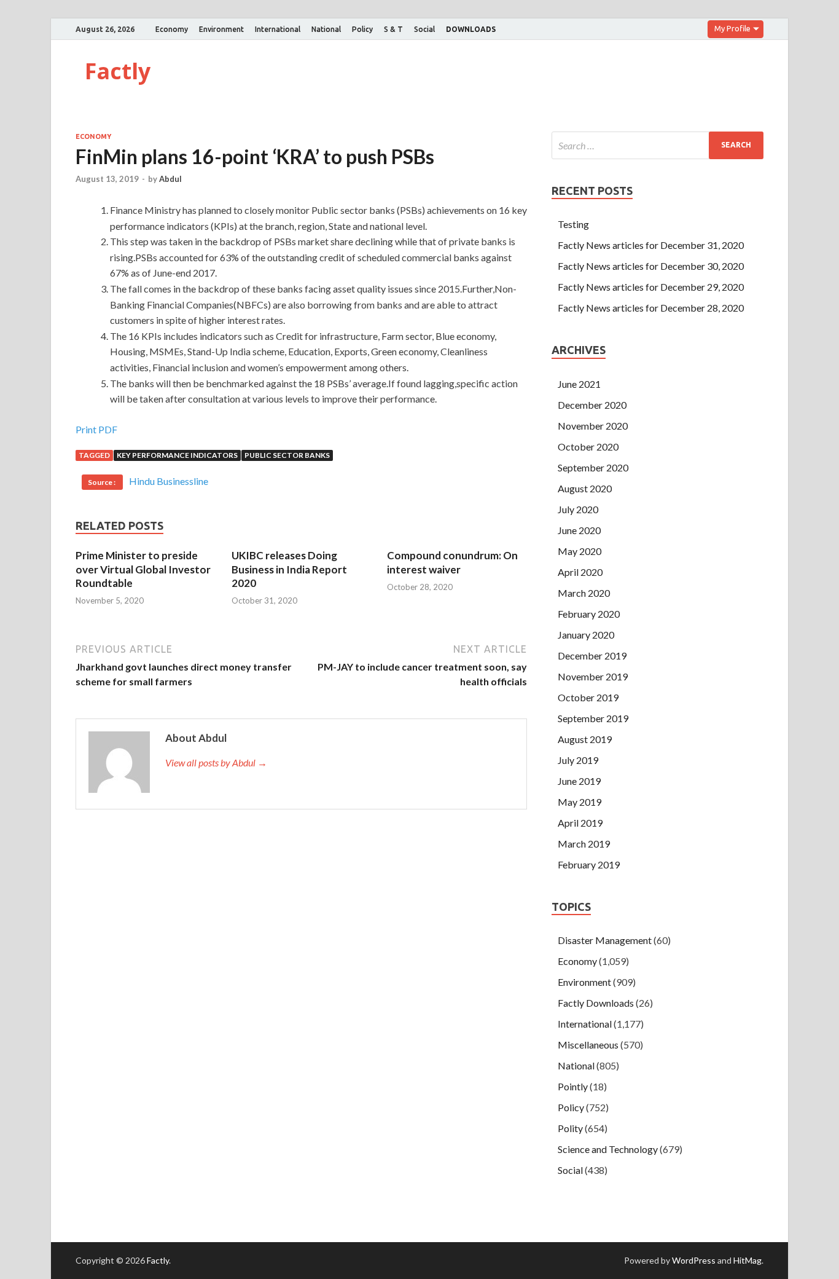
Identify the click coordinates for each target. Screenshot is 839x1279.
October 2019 (588, 697)
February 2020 (589, 614)
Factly (117, 71)
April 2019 (580, 822)
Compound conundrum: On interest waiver (452, 562)
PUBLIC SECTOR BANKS (287, 455)
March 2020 (584, 593)
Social (424, 29)
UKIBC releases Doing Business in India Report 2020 (289, 569)
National (326, 29)
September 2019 (593, 718)
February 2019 (589, 864)
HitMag (747, 1260)
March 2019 (584, 843)
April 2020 (580, 572)
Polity (570, 1128)
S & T (393, 29)
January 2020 (586, 634)
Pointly (573, 1086)
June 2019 (579, 781)
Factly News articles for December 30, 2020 (651, 266)
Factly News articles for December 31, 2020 (651, 245)
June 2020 (579, 530)
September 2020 (593, 467)
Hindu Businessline (168, 481)
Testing (573, 224)
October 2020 (588, 446)
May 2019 (579, 802)
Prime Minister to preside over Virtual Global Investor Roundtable (143, 569)
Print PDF (96, 429)
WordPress (694, 1260)
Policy (362, 29)
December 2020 (592, 405)
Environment (221, 29)
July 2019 (578, 760)
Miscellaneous (588, 1044)
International (277, 29)
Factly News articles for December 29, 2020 (651, 287)
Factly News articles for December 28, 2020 (651, 307)
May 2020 (579, 551)
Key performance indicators (177, 455)
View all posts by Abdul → (216, 762)
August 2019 (585, 739)
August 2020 (585, 488)
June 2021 (579, 384)
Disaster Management (605, 940)
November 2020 (593, 425)
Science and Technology (608, 1149)
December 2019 (592, 655)
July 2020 (578, 509)
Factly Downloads (596, 1003)
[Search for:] (657, 145)
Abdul (170, 179)
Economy (171, 29)
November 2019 (593, 676)
